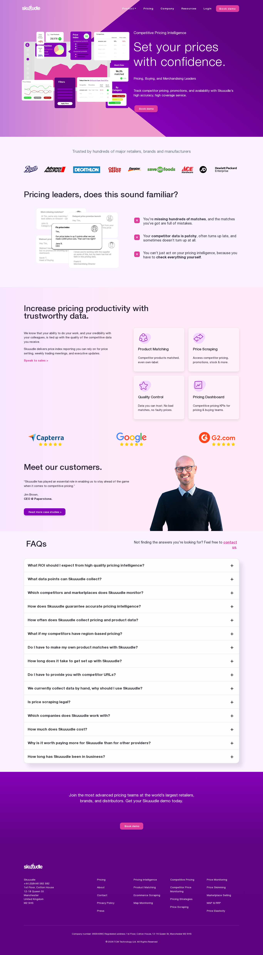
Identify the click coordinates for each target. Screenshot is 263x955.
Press (100, 910)
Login (208, 8)
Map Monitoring (143, 902)
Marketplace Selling (219, 895)
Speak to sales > (36, 360)
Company (167, 8)
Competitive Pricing (182, 879)
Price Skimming (216, 887)
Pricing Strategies (181, 899)
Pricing (148, 8)
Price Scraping (179, 906)
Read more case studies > (45, 511)
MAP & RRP (214, 902)
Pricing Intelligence (145, 879)
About (101, 887)
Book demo (227, 8)
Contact (102, 895)
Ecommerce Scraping (147, 895)
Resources (188, 8)
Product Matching (145, 887)
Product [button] (128, 8)
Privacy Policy (105, 902)
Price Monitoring (217, 879)
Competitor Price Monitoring (180, 889)
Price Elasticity (216, 910)
